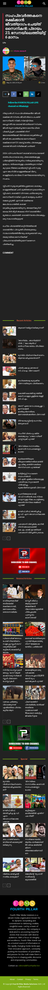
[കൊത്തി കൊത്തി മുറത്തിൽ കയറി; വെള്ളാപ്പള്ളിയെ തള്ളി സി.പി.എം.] (9, 396)
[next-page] (8, 538)
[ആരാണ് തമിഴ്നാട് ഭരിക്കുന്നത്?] (9, 331)
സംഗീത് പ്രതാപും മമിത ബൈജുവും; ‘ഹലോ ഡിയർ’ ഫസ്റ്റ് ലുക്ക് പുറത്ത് (30, 436)
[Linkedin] (32, 94)
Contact (20, 979)
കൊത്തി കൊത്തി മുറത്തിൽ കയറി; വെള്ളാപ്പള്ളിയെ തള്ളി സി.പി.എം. (30, 396)
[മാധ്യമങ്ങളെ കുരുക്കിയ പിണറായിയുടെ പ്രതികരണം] (9, 383)
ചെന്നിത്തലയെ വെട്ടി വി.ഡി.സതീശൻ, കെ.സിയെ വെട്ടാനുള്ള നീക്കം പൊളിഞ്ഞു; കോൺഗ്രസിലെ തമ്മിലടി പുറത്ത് (31, 499)
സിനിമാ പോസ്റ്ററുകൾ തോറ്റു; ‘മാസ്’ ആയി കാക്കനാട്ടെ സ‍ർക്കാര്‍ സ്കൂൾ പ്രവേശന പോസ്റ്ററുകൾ (12, 675)
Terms (35, 979)
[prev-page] (4, 538)
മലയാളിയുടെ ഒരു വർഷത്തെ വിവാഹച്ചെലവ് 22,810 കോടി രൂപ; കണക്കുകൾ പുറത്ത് (34, 675)
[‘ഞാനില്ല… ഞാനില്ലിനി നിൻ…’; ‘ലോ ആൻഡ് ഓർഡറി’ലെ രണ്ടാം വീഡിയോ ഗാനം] (9, 343)
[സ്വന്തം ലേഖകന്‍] (6, 51)
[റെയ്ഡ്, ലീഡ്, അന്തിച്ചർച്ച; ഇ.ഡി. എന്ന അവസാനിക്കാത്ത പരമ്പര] (9, 514)
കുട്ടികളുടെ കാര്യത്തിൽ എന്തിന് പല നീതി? (34, 813)
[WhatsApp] (26, 94)
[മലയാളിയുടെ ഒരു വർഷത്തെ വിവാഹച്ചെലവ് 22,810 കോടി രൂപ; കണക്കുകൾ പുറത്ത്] (35, 661)
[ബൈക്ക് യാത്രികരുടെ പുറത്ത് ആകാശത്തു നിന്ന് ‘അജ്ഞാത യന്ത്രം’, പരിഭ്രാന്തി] (35, 629)
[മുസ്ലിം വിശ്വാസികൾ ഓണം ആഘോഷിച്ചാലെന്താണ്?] (9, 358)
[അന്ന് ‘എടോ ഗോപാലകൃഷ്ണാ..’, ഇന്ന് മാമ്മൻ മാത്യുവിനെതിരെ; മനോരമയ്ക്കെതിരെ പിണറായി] (9, 409)
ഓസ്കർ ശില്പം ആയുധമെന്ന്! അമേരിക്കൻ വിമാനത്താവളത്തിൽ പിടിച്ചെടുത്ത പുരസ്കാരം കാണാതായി (34, 609)
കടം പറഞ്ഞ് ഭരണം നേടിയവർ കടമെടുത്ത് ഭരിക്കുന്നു (12, 842)
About (12, 979)
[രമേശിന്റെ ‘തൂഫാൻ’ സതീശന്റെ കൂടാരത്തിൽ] (35, 865)
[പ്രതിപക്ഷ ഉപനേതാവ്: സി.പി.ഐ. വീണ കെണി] (9, 371)
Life (4, 42)
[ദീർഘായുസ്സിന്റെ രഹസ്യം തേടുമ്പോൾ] (9, 424)
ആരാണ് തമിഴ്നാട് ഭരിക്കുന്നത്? (31, 328)
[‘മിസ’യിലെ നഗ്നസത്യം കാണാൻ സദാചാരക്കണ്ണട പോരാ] (9, 449)
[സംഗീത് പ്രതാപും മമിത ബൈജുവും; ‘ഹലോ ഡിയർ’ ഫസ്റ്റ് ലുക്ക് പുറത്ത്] (9, 436)
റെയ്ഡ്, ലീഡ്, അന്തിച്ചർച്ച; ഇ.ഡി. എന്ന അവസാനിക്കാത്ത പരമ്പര (31, 514)
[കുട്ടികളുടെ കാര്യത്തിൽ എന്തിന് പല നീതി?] (35, 801)
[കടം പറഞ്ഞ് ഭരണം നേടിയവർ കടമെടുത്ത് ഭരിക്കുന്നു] (13, 830)
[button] (4, 3)
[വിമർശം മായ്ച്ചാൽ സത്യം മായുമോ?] (13, 865)
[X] (20, 94)
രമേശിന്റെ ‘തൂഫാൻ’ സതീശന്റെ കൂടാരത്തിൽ (34, 877)
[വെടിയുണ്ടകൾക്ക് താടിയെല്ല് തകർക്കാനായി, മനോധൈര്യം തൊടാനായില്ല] (13, 591)
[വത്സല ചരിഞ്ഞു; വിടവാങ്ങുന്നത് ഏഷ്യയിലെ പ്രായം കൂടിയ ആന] (13, 693)
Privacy (28, 979)
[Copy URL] (38, 94)
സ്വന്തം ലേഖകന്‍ (20, 51)
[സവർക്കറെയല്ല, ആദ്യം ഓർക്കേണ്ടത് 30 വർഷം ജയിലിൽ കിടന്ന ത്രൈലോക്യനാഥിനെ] (35, 830)
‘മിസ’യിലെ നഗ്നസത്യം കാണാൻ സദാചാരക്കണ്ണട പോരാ (29, 449)
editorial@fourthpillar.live (29, 965)
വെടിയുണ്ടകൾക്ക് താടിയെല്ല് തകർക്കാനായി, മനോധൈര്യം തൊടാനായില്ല (10, 606)
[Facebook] (13, 94)
